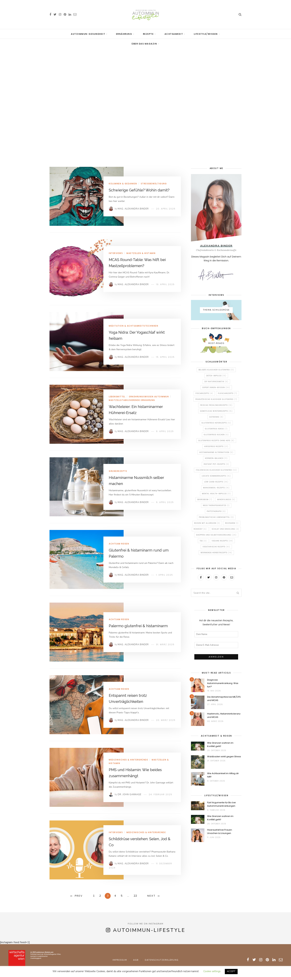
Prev (79, 895)
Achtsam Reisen (119, 543)
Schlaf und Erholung (225, 529)
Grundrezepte (118, 471)
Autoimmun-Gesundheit (88, 34)
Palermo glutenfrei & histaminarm (138, 626)
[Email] (232, 577)
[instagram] (60, 14)
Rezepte (148, 34)
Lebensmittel (117, 396)
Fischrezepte (204, 393)
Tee (203, 541)
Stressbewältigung (154, 183)
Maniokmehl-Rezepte (216, 487)
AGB (136, 960)
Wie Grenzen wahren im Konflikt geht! (220, 744)
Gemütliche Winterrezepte (216, 411)
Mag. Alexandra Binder (133, 208)
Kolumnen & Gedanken (123, 183)
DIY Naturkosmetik (216, 381)
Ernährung (124, 34)
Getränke (216, 417)
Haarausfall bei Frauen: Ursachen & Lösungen (219, 831)
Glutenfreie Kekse (216, 429)
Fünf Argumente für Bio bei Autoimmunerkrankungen (221, 804)
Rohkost (200, 529)
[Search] (240, 14)
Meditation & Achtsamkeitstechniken (133, 325)
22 (135, 896)
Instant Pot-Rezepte (216, 464)
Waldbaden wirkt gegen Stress (224, 756)
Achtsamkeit (174, 34)
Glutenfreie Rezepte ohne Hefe (216, 440)
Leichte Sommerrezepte (216, 476)
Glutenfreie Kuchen (216, 434)
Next (151, 895)
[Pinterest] (224, 577)
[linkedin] (70, 14)
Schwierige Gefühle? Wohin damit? (139, 190)
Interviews (116, 253)
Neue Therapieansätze (216, 505)
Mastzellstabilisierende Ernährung (132, 400)
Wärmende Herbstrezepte (216, 552)
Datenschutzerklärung (162, 960)
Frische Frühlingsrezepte (216, 405)
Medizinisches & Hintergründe (128, 759)
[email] (74, 14)
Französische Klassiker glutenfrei (216, 399)
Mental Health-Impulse (216, 493)
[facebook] (50, 14)
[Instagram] (216, 577)
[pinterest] (65, 14)
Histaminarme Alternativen (216, 452)
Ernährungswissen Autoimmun (149, 396)
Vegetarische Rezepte (216, 546)
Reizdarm (231, 523)
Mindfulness (226, 499)
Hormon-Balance (216, 458)
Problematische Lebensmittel (216, 517)
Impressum (119, 960)
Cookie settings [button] (212, 971)
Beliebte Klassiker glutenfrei (216, 370)
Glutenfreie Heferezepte (216, 423)
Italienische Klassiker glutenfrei (216, 470)
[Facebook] (201, 577)
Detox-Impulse (216, 375)
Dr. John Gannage (129, 794)
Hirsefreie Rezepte (216, 446)
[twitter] (55, 14)
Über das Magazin (144, 43)
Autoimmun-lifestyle (149, 930)
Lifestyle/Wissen (206, 34)
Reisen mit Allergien (207, 523)
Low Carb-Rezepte (216, 482)
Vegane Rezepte (222, 541)
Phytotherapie (216, 511)
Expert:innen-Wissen (216, 387)
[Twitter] (208, 577)
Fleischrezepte (227, 393)
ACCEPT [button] (231, 971)
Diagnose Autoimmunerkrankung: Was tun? (222, 683)
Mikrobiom (204, 499)
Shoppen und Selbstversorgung (216, 535)
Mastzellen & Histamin (141, 253)
